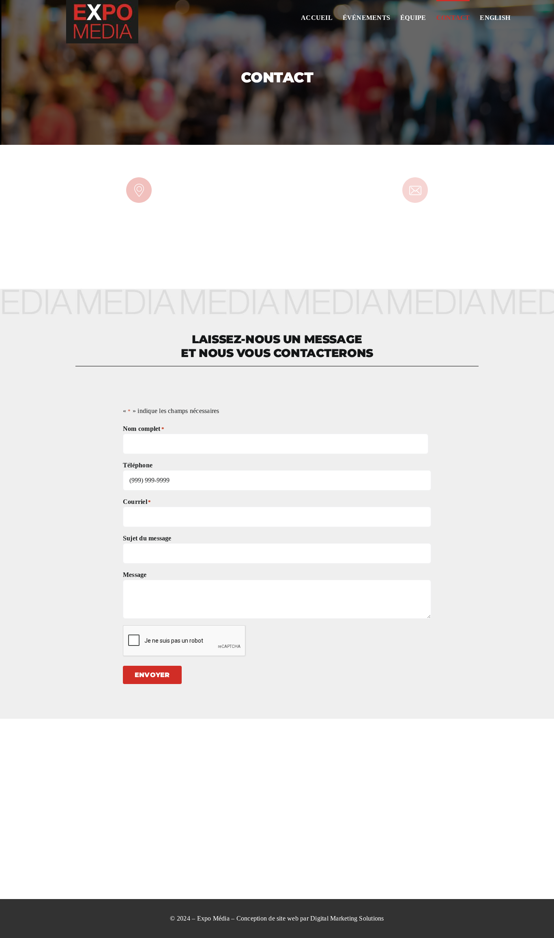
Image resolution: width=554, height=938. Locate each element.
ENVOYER (152, 675)
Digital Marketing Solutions (347, 918)
